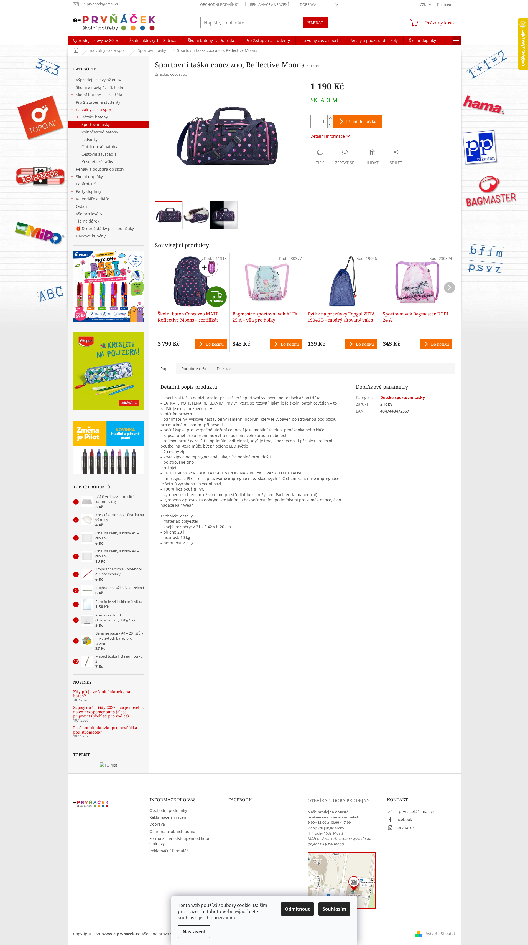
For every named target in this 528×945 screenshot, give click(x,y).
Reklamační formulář (168, 850)
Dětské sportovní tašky (402, 397)
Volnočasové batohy (99, 132)
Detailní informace (327, 136)
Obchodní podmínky (219, 4)
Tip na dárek (87, 221)
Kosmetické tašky (97, 161)
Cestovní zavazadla (99, 154)
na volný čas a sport (94, 109)
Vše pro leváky (89, 213)
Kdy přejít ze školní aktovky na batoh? (101, 693)
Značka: (171, 74)
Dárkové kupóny (91, 236)
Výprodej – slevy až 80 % (98, 79)
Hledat (315, 22)
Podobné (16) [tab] (194, 368)
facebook (403, 819)
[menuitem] (96, 40)
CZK (423, 4)
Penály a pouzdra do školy (100, 169)
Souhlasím (334, 909)
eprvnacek (404, 827)
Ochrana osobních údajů (172, 831)
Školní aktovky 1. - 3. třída (99, 87)
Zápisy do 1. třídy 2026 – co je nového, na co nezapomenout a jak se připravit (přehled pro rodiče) (108, 711)
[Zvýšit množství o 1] (330, 118)
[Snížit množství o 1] (330, 125)
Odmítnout (297, 909)
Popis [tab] (165, 368)
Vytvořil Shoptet (440, 933)
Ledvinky (89, 139)
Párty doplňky (88, 191)
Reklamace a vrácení (269, 4)
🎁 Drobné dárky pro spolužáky (105, 228)
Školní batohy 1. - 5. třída (99, 94)
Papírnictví (86, 183)
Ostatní (83, 206)
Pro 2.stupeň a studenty (98, 102)
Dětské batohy (94, 117)
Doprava (308, 4)
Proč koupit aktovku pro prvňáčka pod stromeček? (105, 730)
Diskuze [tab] (224, 368)
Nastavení (194, 932)
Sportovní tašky (95, 124)
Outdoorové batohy (99, 146)
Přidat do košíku (361, 121)
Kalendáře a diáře (92, 198)
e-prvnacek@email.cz (415, 811)
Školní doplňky (89, 176)
